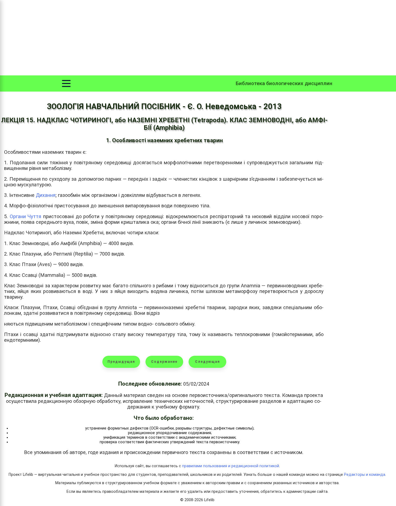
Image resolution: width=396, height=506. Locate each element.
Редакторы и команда (364, 474)
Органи (19, 216)
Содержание (164, 362)
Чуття (34, 216)
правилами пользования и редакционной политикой (230, 466)
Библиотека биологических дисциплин (284, 83)
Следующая (207, 362)
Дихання (45, 195)
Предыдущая (121, 362)
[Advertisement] (198, 37)
